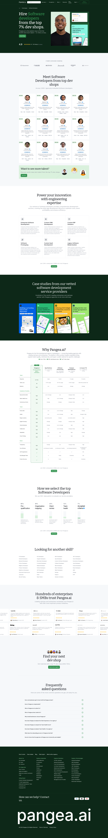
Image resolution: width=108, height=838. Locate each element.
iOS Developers (40, 556)
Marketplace (39, 775)
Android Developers (23, 558)
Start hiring (54, 266)
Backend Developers (23, 561)
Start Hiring (22, 36)
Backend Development (59, 762)
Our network (21, 764)
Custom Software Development (26, 780)
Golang (74, 572)
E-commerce (39, 762)
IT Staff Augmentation (24, 782)
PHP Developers (75, 771)
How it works (22, 754)
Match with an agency (54, 667)
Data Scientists (40, 572)
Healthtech (38, 770)
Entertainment (39, 766)
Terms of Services (43, 827)
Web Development (58, 775)
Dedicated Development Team (25, 784)
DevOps (56, 572)
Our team (21, 762)
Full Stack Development (59, 766)
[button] (44, 2)
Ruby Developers (76, 567)
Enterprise (38, 777)
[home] (22, 2)
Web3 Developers (58, 570)
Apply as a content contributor (26, 773)
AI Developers (22, 556)
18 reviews (40, 44)
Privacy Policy (53, 827)
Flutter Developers (23, 563)
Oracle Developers (77, 565)
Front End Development (59, 764)
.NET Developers (76, 556)
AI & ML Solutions (58, 760)
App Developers (58, 558)
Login (20, 775)
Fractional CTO (22, 786)
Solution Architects (59, 576)
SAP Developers (40, 570)
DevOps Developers (76, 764)
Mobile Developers (41, 565)
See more (24, 175)
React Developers (59, 567)
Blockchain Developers (42, 561)
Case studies (69, 2)
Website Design (57, 773)
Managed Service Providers (60, 779)
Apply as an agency (23, 771)
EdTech (38, 764)
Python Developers (41, 567)
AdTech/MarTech (40, 760)
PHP (74, 574)
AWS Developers (75, 762)
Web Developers (58, 565)
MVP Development (58, 770)
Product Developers (23, 567)
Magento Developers (23, 565)
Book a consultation (84, 2)
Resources (65, 2)
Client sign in (42, 754)
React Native (40, 576)
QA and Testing (22, 576)
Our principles (22, 760)
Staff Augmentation (58, 777)
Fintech (38, 768)
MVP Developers (58, 556)
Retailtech (38, 773)
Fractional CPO (22, 787)
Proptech (38, 771)
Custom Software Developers (61, 561)
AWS (74, 570)
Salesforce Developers (24, 570)
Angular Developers (41, 558)
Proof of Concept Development (61, 771)
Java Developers (76, 563)
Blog (36, 754)
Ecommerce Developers (78, 561)
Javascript (21, 574)
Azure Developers (77, 558)
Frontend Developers (41, 563)
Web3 (37, 779)
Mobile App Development (59, 768)
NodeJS (56, 574)
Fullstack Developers (59, 563)
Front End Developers (76, 773)
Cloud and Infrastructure (24, 572)
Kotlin (38, 574)
